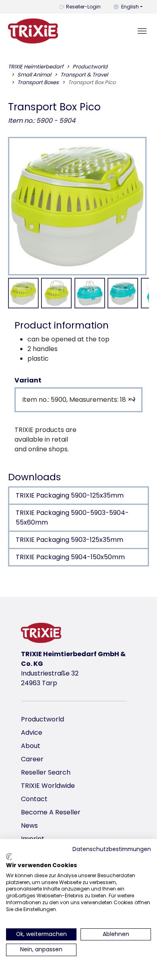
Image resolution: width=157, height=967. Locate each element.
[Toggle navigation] (142, 31)
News (29, 825)
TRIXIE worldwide (48, 785)
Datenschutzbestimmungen (111, 849)
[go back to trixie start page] (33, 31)
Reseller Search (45, 772)
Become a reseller (51, 812)
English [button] (130, 6)
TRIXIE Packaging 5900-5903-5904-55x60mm (72, 517)
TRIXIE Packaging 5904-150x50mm (70, 557)
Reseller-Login (83, 6)
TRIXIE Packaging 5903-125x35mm (69, 539)
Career (32, 759)
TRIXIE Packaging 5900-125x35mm (70, 495)
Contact (34, 799)
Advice (31, 732)
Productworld (42, 719)
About (30, 745)
